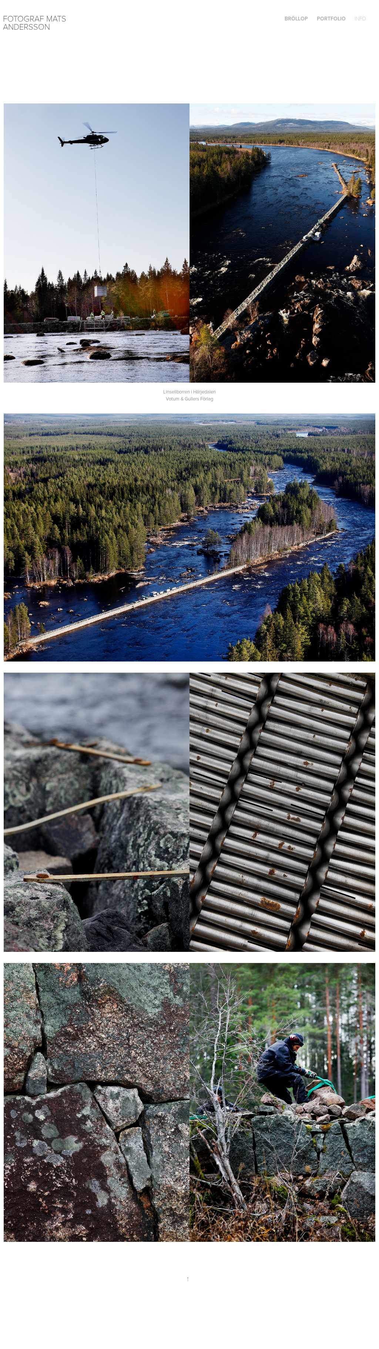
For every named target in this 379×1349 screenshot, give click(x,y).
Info (360, 18)
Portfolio (331, 18)
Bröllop (296, 18)
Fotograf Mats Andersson (35, 22)
